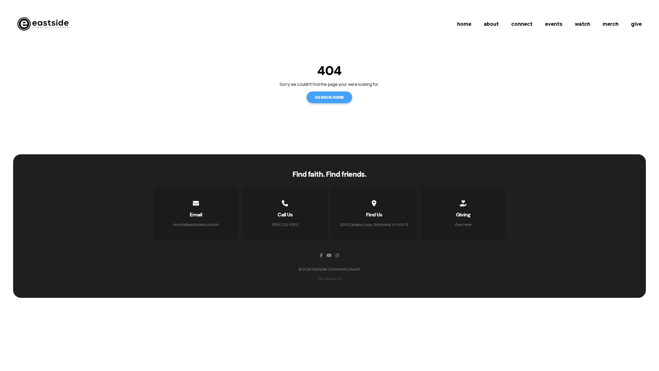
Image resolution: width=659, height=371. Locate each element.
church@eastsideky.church (196, 224)
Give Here (463, 224)
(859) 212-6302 (285, 224)
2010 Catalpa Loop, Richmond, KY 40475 (374, 224)
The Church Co (329, 278)
